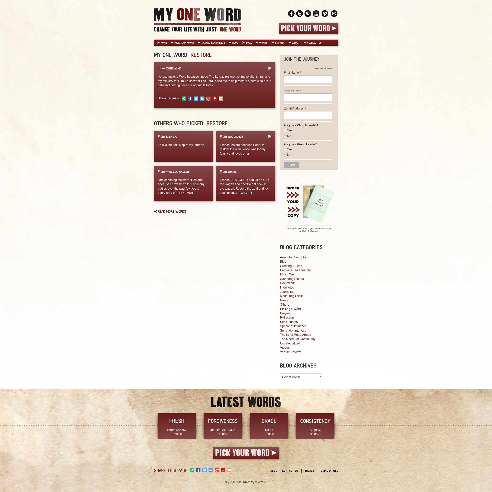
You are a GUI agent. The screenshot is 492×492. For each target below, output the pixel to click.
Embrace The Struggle (295, 270)
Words (263, 42)
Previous (150, 425)
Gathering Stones (292, 278)
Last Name (292, 90)
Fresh (176, 420)
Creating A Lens (291, 266)
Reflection (287, 317)
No (289, 136)
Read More (186, 193)
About (296, 42)
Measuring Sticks (291, 296)
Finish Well (287, 274)
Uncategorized (290, 343)
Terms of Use (328, 471)
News (284, 300)
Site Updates (289, 321)
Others (284, 304)
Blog (235, 42)
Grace (269, 420)
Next (342, 425)
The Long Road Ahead (295, 334)
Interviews (287, 287)
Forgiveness (223, 421)
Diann (232, 171)
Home (164, 42)
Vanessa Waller (177, 171)
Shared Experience (213, 42)
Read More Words (172, 211)
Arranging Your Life (293, 257)
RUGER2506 (235, 137)
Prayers (285, 313)
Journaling (287, 291)
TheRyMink (173, 68)
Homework (287, 283)
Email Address (295, 108)
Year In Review (290, 352)
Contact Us (314, 42)
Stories (280, 42)
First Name (292, 72)
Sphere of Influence (293, 326)
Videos (285, 347)
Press (273, 471)
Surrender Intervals (293, 330)
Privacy (308, 471)
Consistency (315, 421)
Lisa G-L (171, 137)
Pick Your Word (184, 42)
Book (249, 42)
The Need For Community (297, 339)
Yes (289, 130)
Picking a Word (290, 309)
